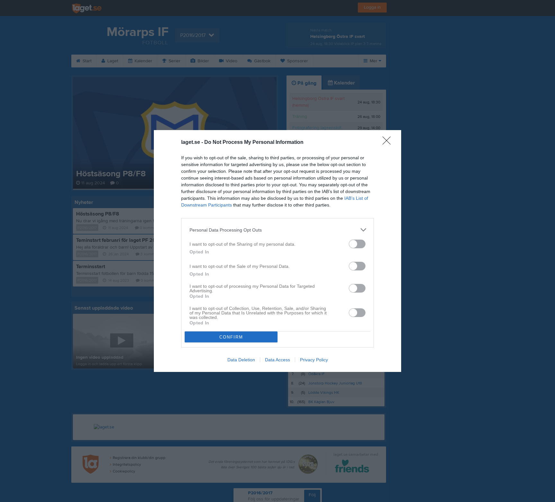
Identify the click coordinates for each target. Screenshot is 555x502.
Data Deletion (241, 359)
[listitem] (277, 229)
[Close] (389, 143)
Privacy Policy (314, 359)
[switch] (357, 244)
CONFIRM (231, 337)
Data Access (277, 359)
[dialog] (277, 251)
